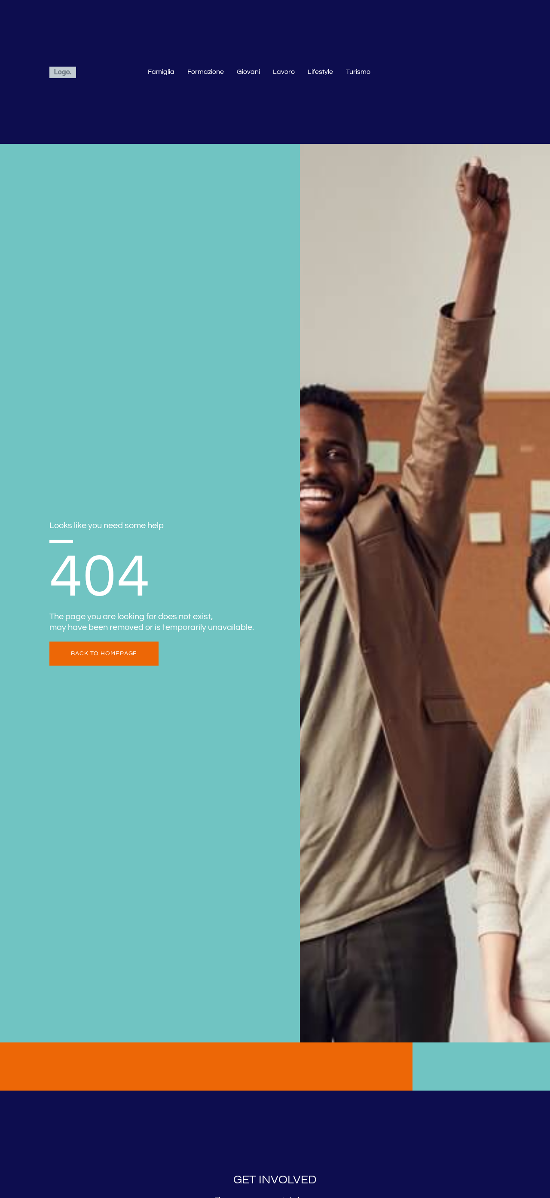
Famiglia (161, 71)
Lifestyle (320, 71)
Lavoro (284, 71)
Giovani (248, 71)
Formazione (205, 71)
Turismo (358, 71)
